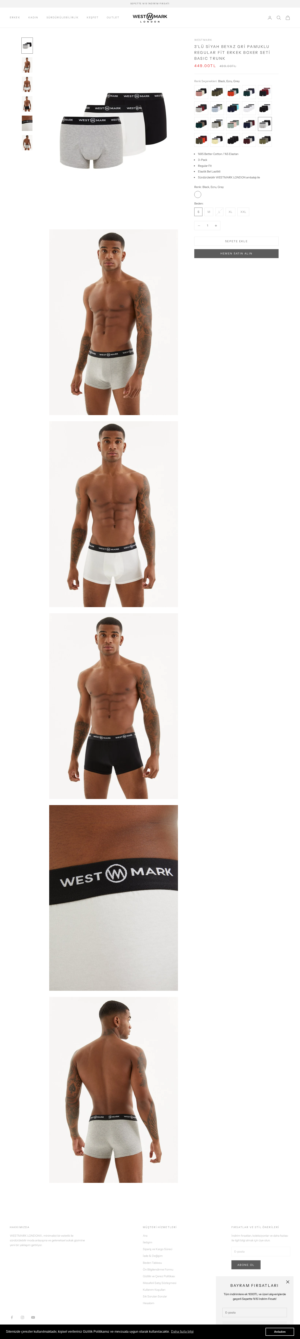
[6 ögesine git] (27, 143)
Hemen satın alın (236, 253)
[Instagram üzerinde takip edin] (22, 1317)
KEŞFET (93, 17)
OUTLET (113, 17)
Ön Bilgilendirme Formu (158, 1269)
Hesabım (148, 1303)
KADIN (33, 17)
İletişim (147, 1242)
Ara (145, 1235)
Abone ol (246, 1264)
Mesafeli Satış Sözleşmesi (159, 1283)
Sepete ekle (236, 241)
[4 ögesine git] (27, 104)
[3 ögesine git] (27, 84)
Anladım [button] (280, 1331)
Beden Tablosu (152, 1263)
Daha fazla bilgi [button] (182, 1331)
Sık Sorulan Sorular (155, 1296)
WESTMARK (203, 39)
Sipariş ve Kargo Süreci (157, 1249)
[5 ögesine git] (27, 123)
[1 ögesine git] (27, 46)
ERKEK (15, 17)
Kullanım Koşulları (154, 1289)
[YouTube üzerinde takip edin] (33, 1317)
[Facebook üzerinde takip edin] (12, 1317)
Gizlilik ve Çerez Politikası (159, 1276)
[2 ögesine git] (27, 65)
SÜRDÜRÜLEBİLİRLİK (63, 17)
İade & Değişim (153, 1256)
